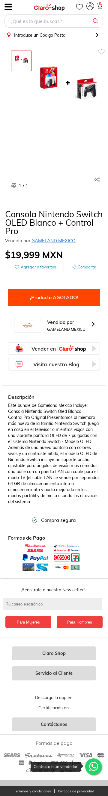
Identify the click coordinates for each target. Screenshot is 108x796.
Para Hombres (79, 622)
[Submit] (96, 21)
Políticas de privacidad (76, 791)
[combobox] (54, 22)
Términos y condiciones (32, 791)
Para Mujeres (28, 622)
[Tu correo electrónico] (54, 607)
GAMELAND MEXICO (54, 240)
